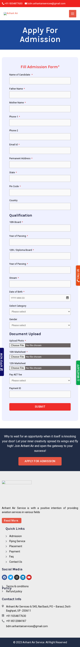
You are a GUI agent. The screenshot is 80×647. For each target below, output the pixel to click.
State (13, 172)
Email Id (14, 144)
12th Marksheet (17, 363)
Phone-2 (13, 130)
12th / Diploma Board (21, 250)
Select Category (17, 305)
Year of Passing (18, 236)
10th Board (16, 222)
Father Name (17, 88)
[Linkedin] (22, 577)
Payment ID (15, 388)
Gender (13, 319)
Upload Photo (17, 340)
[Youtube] (29, 577)
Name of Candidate (21, 74)
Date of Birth (16, 291)
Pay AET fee (15, 374)
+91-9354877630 (14, 3)
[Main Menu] (72, 13)
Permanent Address (20, 158)
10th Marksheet (18, 351)
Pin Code (15, 186)
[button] (40, 461)
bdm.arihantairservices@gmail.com (46, 3)
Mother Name (17, 102)
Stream (14, 277)
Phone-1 (14, 116)
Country (13, 200)
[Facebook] (4, 577)
